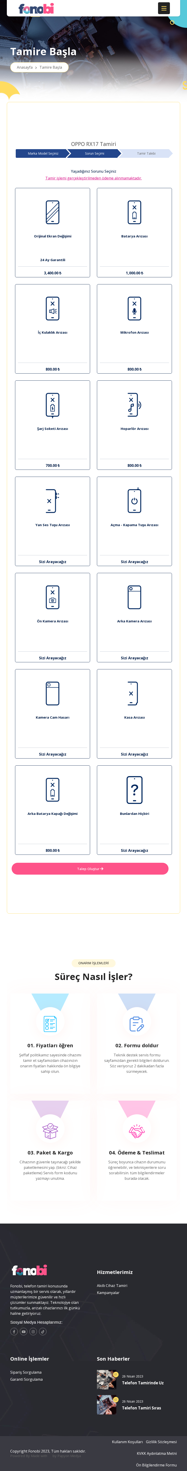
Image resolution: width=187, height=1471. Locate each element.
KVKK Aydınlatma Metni (157, 1453)
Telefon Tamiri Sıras (141, 1408)
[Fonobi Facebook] (14, 1331)
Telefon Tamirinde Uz (143, 1382)
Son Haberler (113, 1358)
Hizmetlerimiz (115, 1271)
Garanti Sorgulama (26, 1379)
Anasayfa (39, 67)
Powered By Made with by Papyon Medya (45, 1455)
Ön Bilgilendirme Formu (156, 1465)
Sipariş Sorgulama (26, 1372)
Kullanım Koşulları (127, 1441)
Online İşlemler (29, 1358)
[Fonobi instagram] (33, 1331)
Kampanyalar (108, 1292)
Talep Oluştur (88, 868)
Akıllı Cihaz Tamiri (112, 1285)
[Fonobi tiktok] (43, 1331)
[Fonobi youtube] (23, 1331)
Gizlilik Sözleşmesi (161, 1441)
